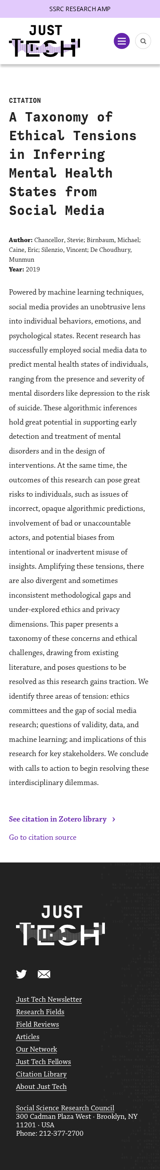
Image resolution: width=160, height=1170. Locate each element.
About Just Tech (41, 1087)
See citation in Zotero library (58, 819)
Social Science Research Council (65, 1108)
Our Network (36, 1049)
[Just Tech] (44, 41)
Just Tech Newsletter (49, 999)
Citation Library (41, 1074)
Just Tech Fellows (43, 1062)
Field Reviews (37, 1024)
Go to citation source (42, 837)
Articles (28, 1037)
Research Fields (40, 1012)
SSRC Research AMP (80, 8)
